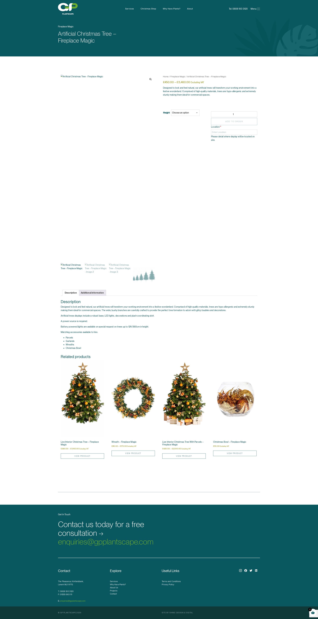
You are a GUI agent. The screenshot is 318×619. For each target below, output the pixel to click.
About (190, 9)
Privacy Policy (168, 584)
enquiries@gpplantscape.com (106, 533)
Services (129, 9)
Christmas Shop (148, 9)
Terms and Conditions (171, 581)
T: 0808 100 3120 (66, 591)
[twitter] (251, 570)
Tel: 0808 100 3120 (238, 8)
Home (166, 76)
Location (216, 127)
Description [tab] (71, 292)
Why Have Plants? (171, 9)
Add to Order (234, 121)
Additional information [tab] (92, 292)
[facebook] (245, 570)
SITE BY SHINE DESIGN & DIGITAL (177, 613)
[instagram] (240, 570)
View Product (82, 456)
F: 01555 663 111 (65, 594)
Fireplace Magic (177, 76)
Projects (113, 591)
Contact (113, 594)
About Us (114, 587)
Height (166, 112)
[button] (150, 79)
